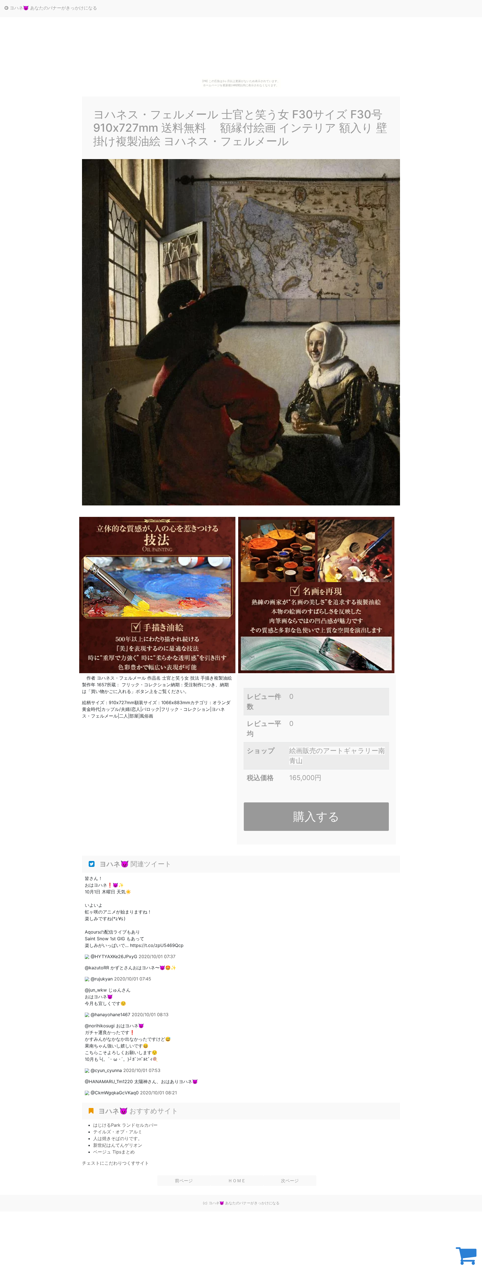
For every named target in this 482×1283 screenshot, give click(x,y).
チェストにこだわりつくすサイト (115, 1163)
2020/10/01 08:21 (158, 1092)
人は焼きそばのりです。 (117, 1138)
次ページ (290, 1180)
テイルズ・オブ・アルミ (117, 1132)
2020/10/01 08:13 (150, 1014)
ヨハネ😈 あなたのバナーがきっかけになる (52, 8)
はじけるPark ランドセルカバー (125, 1125)
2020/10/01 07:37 (157, 956)
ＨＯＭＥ (237, 1180)
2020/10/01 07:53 (141, 1070)
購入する (316, 816)
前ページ (184, 1180)
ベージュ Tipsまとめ (114, 1152)
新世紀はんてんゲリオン (117, 1145)
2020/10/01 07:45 (132, 979)
